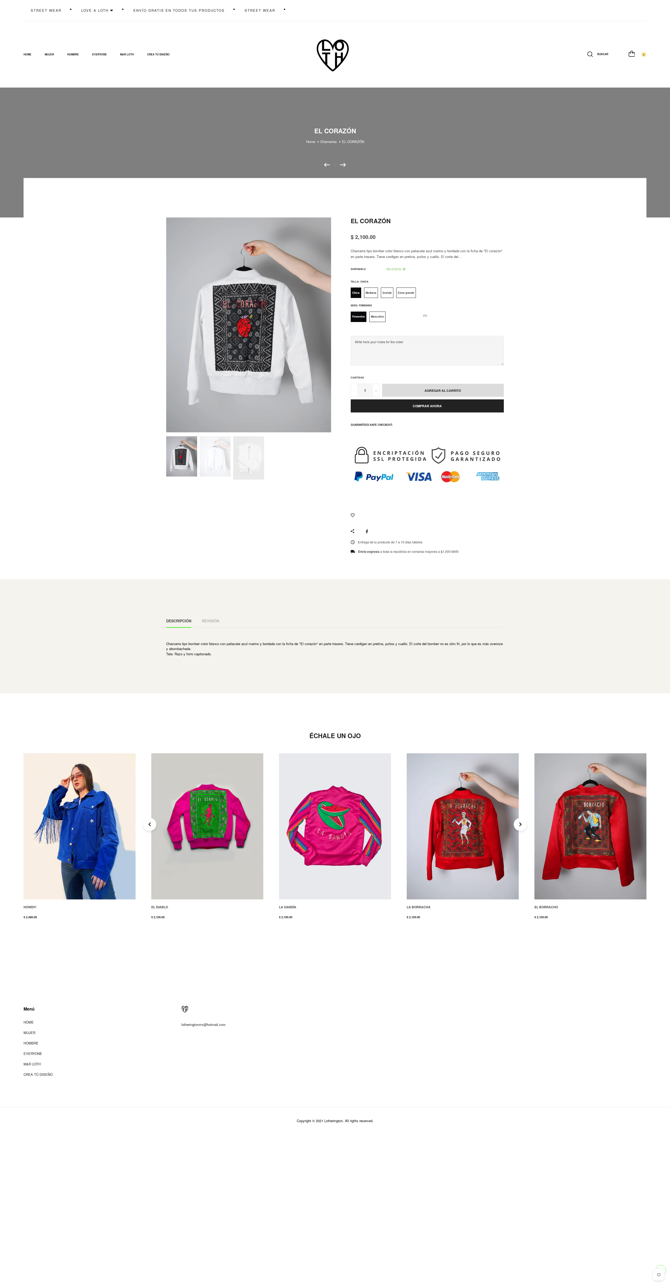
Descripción (178, 620)
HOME (27, 54)
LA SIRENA (542, 907)
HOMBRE (31, 1043)
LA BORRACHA (291, 907)
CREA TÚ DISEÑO (158, 54)
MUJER (29, 1032)
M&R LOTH (127, 54)
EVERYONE (33, 1053)
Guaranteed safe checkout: (372, 425)
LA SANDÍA (160, 907)
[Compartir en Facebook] (368, 531)
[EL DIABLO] (329, 165)
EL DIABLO (32, 907)
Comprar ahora (427, 406)
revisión (210, 620)
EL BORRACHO (418, 907)
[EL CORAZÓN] (343, 165)
